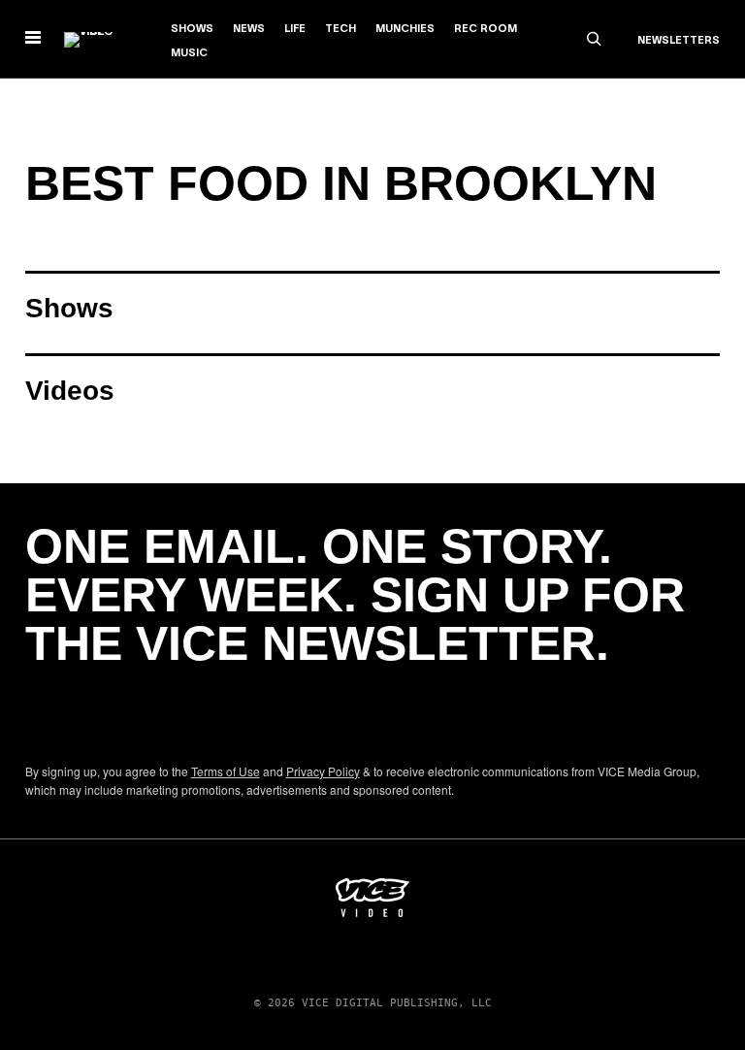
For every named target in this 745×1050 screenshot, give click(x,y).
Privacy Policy (323, 771)
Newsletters (678, 41)
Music (189, 53)
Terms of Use (225, 771)
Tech (340, 29)
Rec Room (485, 29)
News (249, 29)
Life (295, 29)
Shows (192, 29)
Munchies (405, 29)
